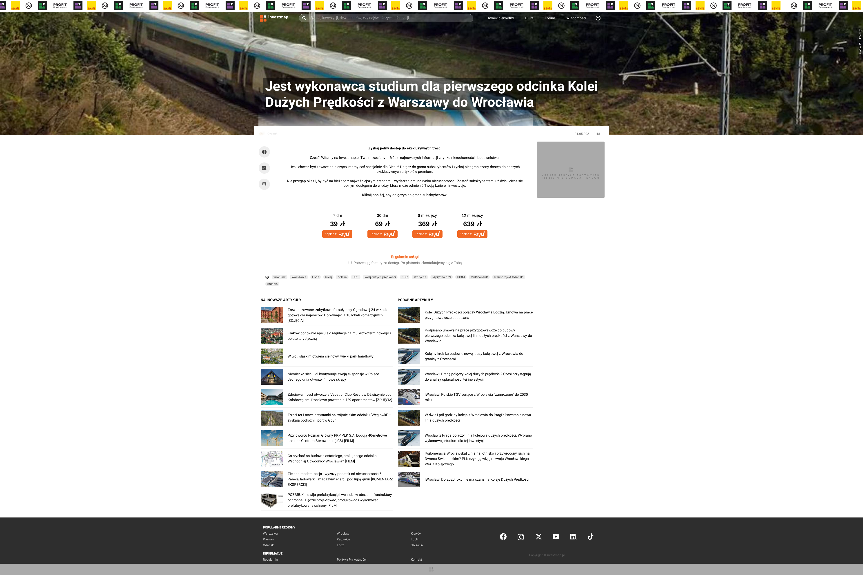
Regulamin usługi (405, 257)
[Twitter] (538, 537)
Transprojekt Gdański (508, 277)
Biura (529, 18)
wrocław (280, 277)
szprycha (420, 277)
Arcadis (272, 284)
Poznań (268, 539)
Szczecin (417, 545)
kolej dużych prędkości (380, 277)
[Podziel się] (265, 152)
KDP (405, 277)
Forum (550, 18)
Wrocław (343, 533)
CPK (356, 277)
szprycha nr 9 (441, 277)
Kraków (416, 533)
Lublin (415, 539)
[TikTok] (590, 537)
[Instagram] (521, 537)
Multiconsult (479, 277)
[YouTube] (556, 537)
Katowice (343, 539)
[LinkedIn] (573, 537)
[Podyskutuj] (265, 184)
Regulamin (270, 559)
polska (342, 277)
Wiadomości (576, 18)
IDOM (461, 277)
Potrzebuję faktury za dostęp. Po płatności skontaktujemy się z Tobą (408, 263)
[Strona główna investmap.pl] (274, 17)
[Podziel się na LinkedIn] (264, 168)
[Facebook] (503, 537)
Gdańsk (268, 545)
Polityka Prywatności (351, 559)
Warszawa (298, 277)
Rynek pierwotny (501, 18)
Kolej (328, 277)
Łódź (315, 277)
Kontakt (416, 559)
